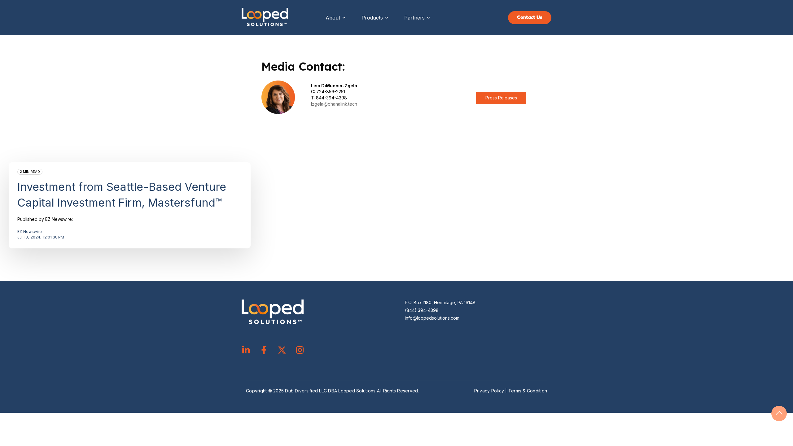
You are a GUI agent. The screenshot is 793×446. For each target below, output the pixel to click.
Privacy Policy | (491, 390)
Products (372, 18)
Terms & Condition (527, 390)
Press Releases (501, 97)
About (333, 18)
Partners (414, 18)
